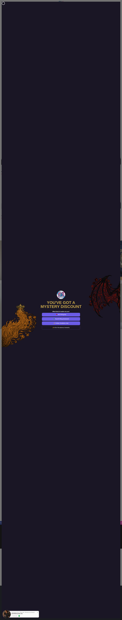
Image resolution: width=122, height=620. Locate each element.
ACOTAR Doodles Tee (17, 613)
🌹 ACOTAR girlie (61, 314)
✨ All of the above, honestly (61, 327)
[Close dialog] (3, 3)
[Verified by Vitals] (19, 616)
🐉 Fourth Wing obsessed (61, 319)
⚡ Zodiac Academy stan (61, 323)
